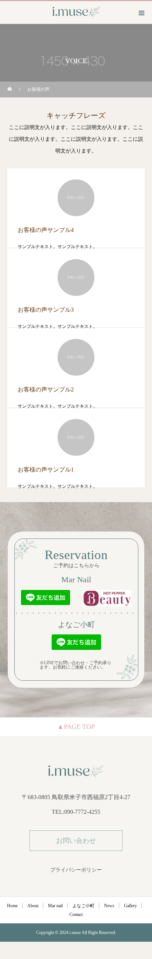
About (32, 905)
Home (12, 905)
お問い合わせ (76, 840)
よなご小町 (83, 905)
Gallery (130, 905)
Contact (76, 914)
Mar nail (55, 905)
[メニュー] (141, 13)
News (109, 905)
